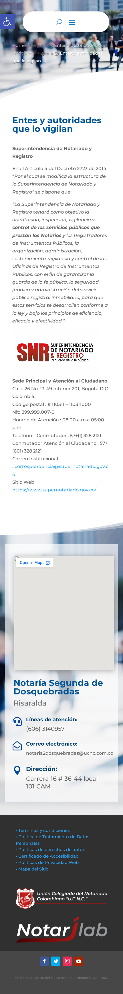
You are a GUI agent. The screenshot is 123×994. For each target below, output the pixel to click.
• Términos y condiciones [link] (43, 830)
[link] (7, 21)
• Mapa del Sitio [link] (33, 869)
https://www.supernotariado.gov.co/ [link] (54, 490)
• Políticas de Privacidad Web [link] (47, 862)
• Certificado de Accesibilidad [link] (47, 856)
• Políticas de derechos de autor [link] (50, 849)
